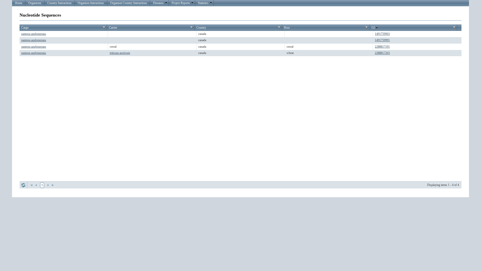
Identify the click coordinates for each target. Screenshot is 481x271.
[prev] (36, 185)
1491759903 (382, 34)
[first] (31, 185)
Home (18, 3)
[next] (48, 185)
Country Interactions (59, 3)
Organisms (34, 3)
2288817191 (382, 46)
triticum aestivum (120, 53)
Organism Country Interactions (128, 3)
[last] (52, 185)
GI (373, 27)
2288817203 (382, 53)
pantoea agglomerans (33, 34)
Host (287, 27)
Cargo (25, 27)
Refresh (23, 185)
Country (201, 27)
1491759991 (382, 40)
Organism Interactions (91, 3)
